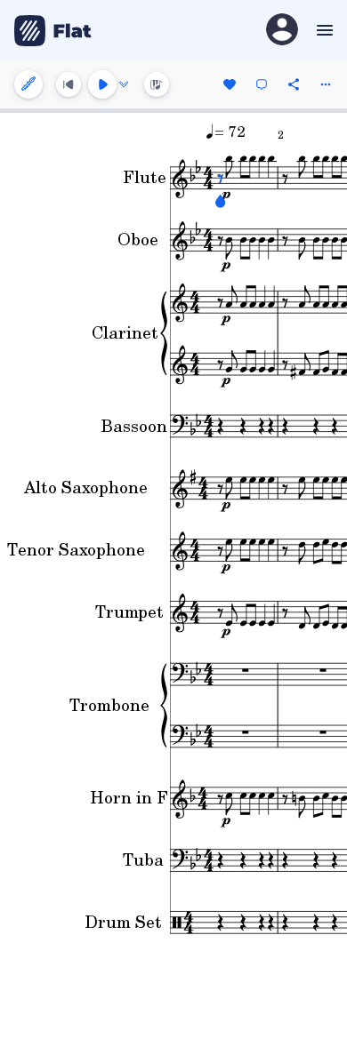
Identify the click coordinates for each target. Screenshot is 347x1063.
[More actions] (326, 84)
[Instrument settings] (28, 84)
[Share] (293, 84)
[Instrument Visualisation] (156, 84)
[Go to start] (68, 84)
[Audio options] (124, 84)
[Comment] (262, 84)
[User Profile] (282, 30)
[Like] (230, 84)
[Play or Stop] (102, 84)
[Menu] (322, 30)
